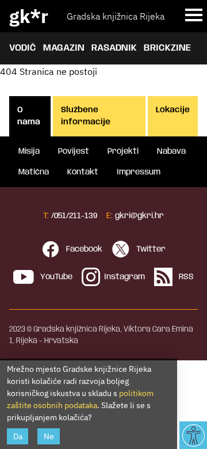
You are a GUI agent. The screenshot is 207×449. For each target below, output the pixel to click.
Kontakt (82, 172)
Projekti (123, 151)
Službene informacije (85, 116)
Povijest (73, 151)
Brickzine (167, 48)
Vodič (22, 48)
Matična (33, 172)
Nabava (171, 151)
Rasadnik (114, 48)
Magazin (64, 48)
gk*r (28, 16)
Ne (49, 436)
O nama (28, 116)
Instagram (124, 277)
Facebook (83, 249)
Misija (29, 151)
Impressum (138, 172)
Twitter (150, 249)
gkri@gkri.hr (139, 216)
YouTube (55, 277)
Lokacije (173, 110)
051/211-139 (75, 216)
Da (17, 436)
